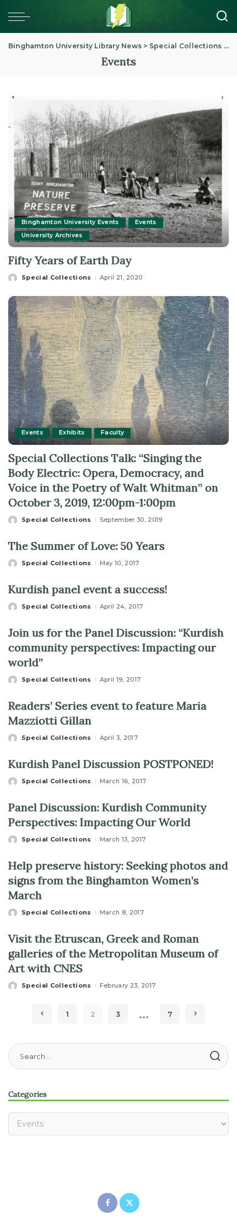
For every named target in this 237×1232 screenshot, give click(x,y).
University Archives (52, 235)
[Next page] (195, 1014)
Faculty (112, 432)
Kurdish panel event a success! (88, 589)
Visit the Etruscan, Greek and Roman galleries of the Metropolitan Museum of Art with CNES (113, 953)
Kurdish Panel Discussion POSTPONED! (111, 764)
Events (146, 222)
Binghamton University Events (70, 222)
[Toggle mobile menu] (22, 16)
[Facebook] (107, 1203)
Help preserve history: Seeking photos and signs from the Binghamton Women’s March (118, 880)
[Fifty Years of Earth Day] (118, 171)
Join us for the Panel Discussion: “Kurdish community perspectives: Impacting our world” (116, 647)
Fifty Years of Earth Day (70, 260)
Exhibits (72, 432)
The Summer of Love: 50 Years (86, 546)
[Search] (222, 16)
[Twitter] (129, 1203)
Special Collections (56, 277)
